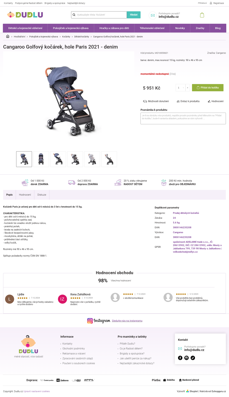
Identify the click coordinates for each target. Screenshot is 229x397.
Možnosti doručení (158, 101)
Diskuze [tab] (41, 194)
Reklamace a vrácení (73, 353)
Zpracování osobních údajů (77, 358)
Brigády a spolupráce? (132, 353)
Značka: (216, 53)
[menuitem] (25, 28)
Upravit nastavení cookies (36, 391)
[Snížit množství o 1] (183, 87)
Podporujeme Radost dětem (28, 3)
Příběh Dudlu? (127, 343)
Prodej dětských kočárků (186, 213)
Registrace (218, 3)
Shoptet (194, 391)
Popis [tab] (9, 194)
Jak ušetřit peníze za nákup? (135, 358)
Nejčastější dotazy (76, 3)
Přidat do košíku (210, 87)
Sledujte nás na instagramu (127, 320)
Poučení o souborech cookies (78, 363)
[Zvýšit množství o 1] (188, 87)
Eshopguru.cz (219, 391)
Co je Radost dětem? (131, 348)
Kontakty (8, 3)
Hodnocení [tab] (217, 101)
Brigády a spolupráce (55, 3)
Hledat (133, 14)
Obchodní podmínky (73, 348)
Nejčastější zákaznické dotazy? (137, 363)
